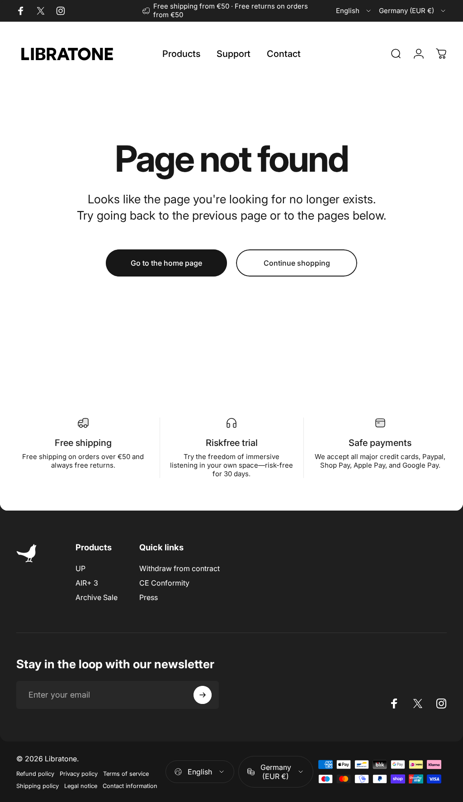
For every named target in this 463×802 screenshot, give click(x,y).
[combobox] (354, 11)
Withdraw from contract (179, 568)
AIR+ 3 (87, 582)
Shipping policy (37, 786)
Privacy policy (79, 773)
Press (148, 597)
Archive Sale (97, 597)
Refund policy (35, 773)
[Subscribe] (203, 695)
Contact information (130, 786)
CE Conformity (164, 582)
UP (80, 568)
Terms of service (126, 773)
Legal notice (80, 786)
